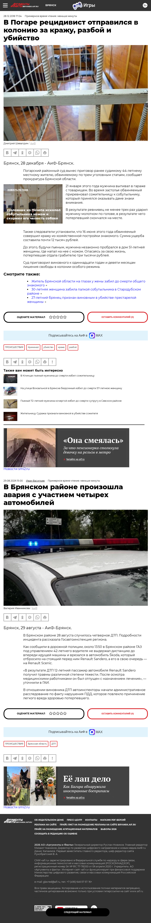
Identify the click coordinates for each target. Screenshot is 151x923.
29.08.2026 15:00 (13, 480)
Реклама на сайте (45, 824)
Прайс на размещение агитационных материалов (66, 829)
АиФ (33, 143)
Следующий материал (77, 912)
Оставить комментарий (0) (117, 317)
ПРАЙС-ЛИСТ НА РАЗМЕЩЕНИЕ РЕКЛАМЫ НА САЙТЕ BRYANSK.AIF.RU (98, 824)
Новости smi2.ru (17, 469)
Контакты (91, 820)
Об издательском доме (49, 820)
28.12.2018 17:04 (13, 16)
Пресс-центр (74, 820)
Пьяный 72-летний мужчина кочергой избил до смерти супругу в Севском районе (71, 400)
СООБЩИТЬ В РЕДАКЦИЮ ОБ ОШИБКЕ (55, 833)
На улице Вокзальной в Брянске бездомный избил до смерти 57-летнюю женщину (71, 388)
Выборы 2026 (108, 829)
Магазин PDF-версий (112, 820)
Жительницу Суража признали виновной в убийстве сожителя (59, 413)
